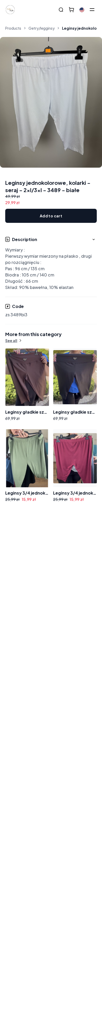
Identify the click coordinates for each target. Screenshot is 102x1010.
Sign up (83, 564)
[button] (51, 263)
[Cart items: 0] (71, 9)
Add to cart (51, 215)
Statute (85, 578)
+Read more (23, 597)
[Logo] (10, 10)
